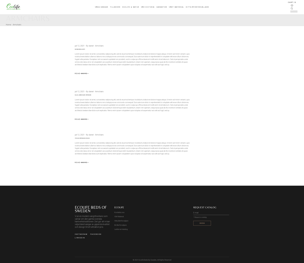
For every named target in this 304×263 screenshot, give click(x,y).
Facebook (96, 234)
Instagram (81, 234)
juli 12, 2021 (80, 46)
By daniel (90, 46)
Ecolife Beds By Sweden (148, 260)
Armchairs (99, 46)
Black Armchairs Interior (83, 95)
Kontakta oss (119, 212)
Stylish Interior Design (82, 138)
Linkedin (80, 238)
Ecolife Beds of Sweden (91, 209)
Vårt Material (119, 217)
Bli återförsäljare (120, 225)
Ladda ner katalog (121, 229)
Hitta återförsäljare (121, 221)
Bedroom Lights (80, 49)
